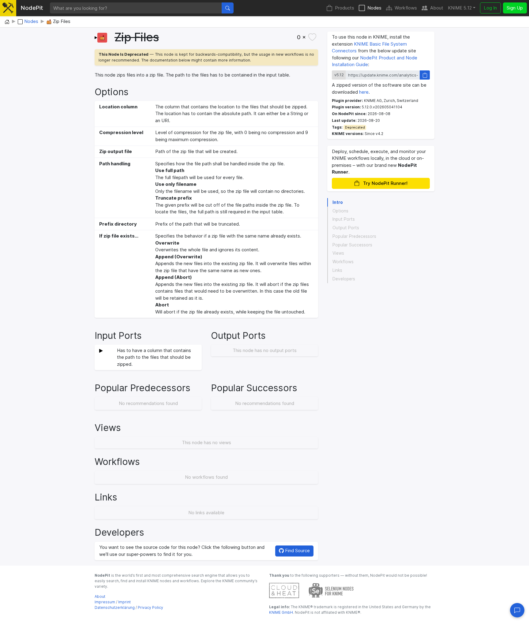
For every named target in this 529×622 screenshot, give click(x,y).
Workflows (406, 8)
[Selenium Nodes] (331, 590)
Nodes (374, 8)
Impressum (105, 602)
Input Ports (343, 219)
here (364, 92)
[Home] (7, 22)
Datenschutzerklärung (115, 607)
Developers (343, 278)
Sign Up (515, 8)
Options (340, 210)
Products (344, 8)
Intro (337, 202)
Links (337, 270)
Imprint (124, 602)
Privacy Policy (150, 607)
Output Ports (345, 227)
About (436, 8)
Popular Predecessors (354, 236)
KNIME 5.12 (460, 8)
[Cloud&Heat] (284, 590)
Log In (490, 8)
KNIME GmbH (281, 612)
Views (338, 253)
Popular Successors (352, 244)
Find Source (297, 550)
